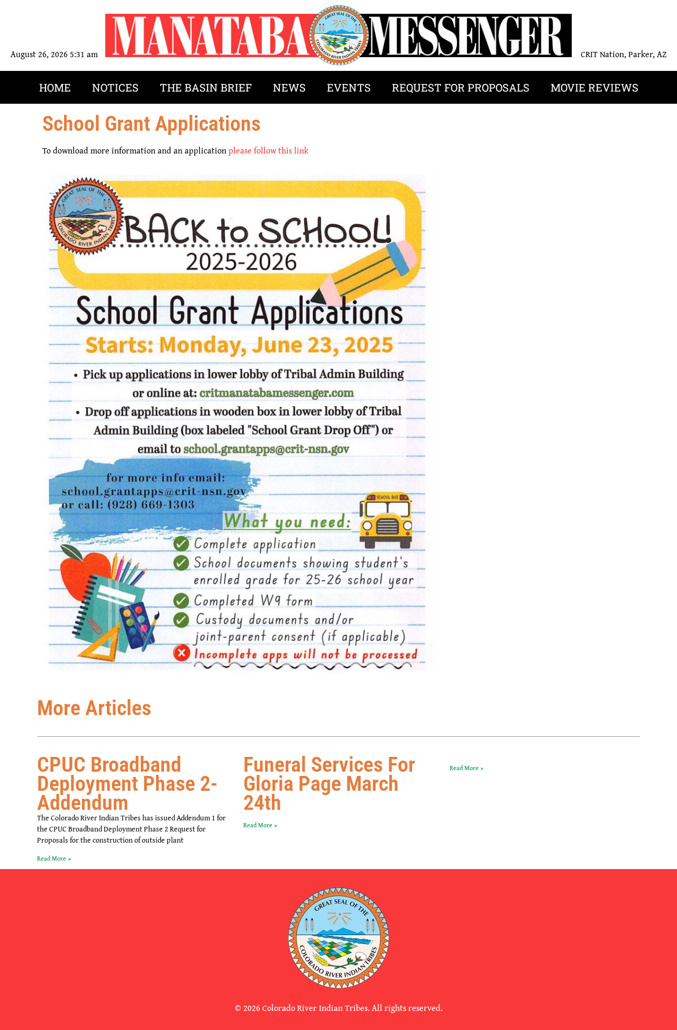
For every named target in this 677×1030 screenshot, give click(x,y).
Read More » (54, 858)
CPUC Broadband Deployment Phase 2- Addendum (127, 783)
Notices (115, 87)
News (289, 87)
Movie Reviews (594, 87)
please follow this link (268, 150)
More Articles (94, 707)
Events (349, 87)
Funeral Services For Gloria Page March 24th (329, 783)
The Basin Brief (206, 87)
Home (55, 87)
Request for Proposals (460, 87)
